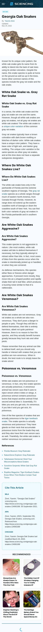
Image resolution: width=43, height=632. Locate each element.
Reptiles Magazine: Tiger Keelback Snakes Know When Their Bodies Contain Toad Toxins (21, 474)
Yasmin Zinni (9, 21)
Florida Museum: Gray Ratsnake (17, 451)
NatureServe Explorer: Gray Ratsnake (19, 455)
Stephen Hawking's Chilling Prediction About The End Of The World (11, 613)
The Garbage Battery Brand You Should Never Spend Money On (31, 613)
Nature (5, 11)
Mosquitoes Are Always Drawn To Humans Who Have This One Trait (10, 581)
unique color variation (13, 126)
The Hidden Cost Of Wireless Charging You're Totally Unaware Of (31, 581)
